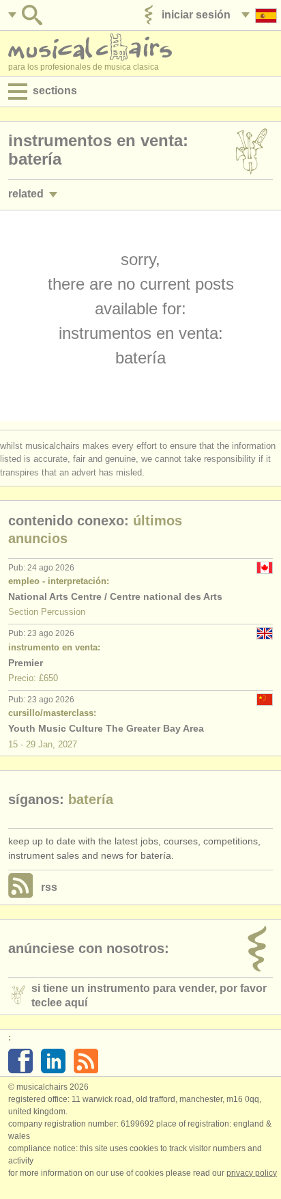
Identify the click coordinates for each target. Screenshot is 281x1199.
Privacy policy (251, 1173)
